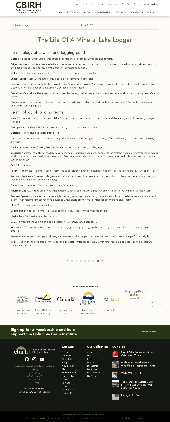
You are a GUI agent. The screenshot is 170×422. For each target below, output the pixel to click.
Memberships (102, 12)
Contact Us (68, 389)
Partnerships (68, 376)
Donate (100, 4)
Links (64, 386)
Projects (137, 12)
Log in (139, 418)
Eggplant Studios (38, 418)
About (78, 4)
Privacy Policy (69, 393)
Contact (89, 4)
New (89, 355)
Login (138, 4)
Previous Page (21, 25)
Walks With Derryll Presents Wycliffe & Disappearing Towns (138, 364)
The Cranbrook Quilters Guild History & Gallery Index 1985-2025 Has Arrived (137, 385)
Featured (92, 359)
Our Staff (67, 359)
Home (65, 352)
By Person (92, 376)
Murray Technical (69, 418)
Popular (91, 362)
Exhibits (121, 12)
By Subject (93, 369)
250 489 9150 (39, 388)
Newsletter (68, 366)
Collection (92, 352)
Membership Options (148, 331)
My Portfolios (151, 4)
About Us (67, 355)
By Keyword (93, 372)
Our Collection (66, 12)
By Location (93, 366)
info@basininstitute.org (38, 392)
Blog (150, 12)
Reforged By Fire (130, 395)
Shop (86, 12)
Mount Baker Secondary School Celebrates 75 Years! (138, 353)
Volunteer (113, 4)
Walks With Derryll (131, 373)
